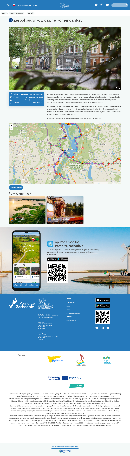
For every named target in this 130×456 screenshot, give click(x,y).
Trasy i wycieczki (23, 5)
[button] (17, 58)
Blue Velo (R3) (20, 219)
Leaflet (96, 183)
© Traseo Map (101, 183)
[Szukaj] (126, 5)
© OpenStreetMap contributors (113, 183)
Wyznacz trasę (16, 187)
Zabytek (30, 13)
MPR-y (35, 5)
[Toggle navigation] (3, 5)
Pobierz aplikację (71, 320)
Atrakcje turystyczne (16, 13)
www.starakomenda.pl (34, 97)
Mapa (30, 5)
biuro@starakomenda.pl (34, 100)
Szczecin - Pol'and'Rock (61, 219)
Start (3, 13)
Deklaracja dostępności (73, 313)
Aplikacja (69, 316)
